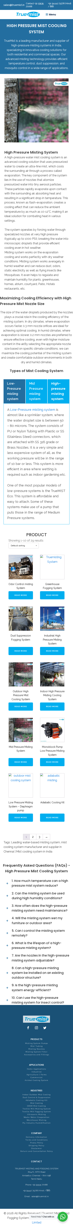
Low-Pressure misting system (32, 409)
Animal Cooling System (36, 1080)
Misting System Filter (36, 1052)
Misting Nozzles (36, 1049)
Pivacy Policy (36, 1143)
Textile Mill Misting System (37, 1109)
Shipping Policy (36, 1146)
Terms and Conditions (36, 1140)
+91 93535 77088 (40, 1184)
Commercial (36, 1077)
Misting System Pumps (36, 1043)
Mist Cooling (36, 1103)
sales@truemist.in (40, 1196)
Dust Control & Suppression (36, 1097)
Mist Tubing (36, 1046)
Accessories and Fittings (36, 1055)
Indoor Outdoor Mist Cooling (36, 1095)
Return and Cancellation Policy (36, 1151)
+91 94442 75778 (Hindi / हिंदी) (36, 1190)
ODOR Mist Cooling (36, 1106)
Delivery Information (36, 1137)
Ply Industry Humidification (37, 1123)
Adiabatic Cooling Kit (36, 1100)
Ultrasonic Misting (36, 1114)
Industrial (37, 1072)
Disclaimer (36, 1148)
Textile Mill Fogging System (36, 1112)
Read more (21, 595)
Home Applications (36, 1069)
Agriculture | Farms (37, 1075)
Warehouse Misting (36, 1120)
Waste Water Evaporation (36, 1117)
